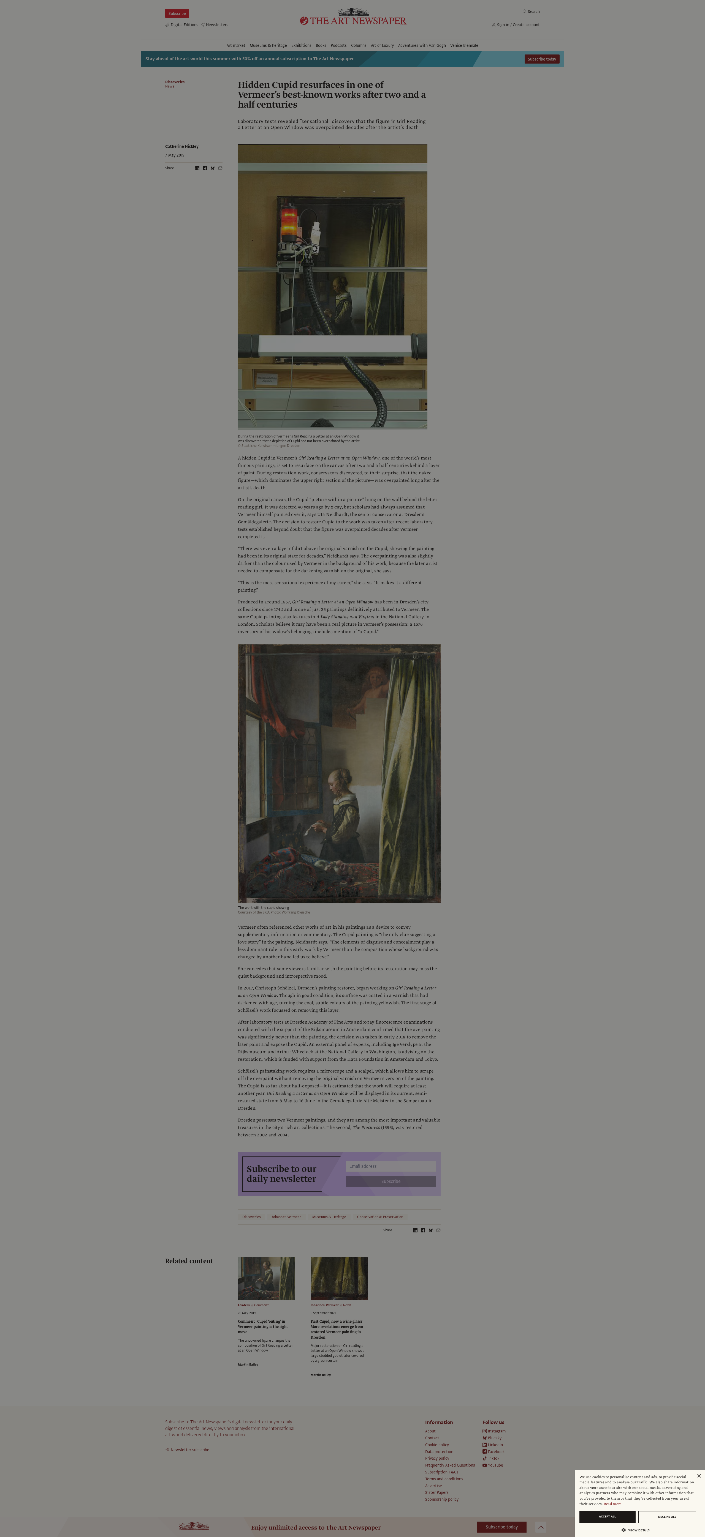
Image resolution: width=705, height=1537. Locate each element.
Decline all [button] (667, 1517)
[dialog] (640, 1503)
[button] (637, 1530)
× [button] (699, 1476)
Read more (613, 1504)
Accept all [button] (607, 1516)
